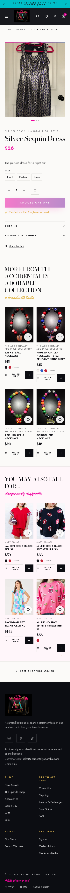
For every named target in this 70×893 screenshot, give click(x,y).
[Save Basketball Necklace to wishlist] (28, 337)
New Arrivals (12, 785)
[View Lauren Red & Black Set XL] (19, 521)
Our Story (10, 839)
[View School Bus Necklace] (51, 407)
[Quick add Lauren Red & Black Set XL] (29, 568)
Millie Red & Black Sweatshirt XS (50, 547)
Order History (47, 846)
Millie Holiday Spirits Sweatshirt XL (50, 626)
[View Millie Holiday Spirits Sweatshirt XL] (51, 597)
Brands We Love (14, 846)
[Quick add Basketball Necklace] (29, 375)
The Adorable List (49, 853)
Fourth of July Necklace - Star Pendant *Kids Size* (51, 356)
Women (21, 29)
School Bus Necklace (45, 436)
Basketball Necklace (13, 354)
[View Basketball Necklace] (19, 324)
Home (8, 29)
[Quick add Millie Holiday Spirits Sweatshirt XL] (61, 648)
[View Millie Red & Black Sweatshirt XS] (51, 521)
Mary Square (13, 542)
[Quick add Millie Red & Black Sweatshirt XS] (61, 568)
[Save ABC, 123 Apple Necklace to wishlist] (28, 419)
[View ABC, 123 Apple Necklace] (19, 407)
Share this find (16, 246)
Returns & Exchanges (21, 235)
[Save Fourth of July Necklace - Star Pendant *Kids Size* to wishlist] (60, 337)
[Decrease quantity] (9, 190)
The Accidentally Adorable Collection (33, 131)
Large (37, 177)
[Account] (55, 16)
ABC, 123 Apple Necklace (15, 436)
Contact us (11, 764)
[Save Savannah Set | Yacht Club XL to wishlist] (28, 610)
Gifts (7, 813)
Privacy (10, 886)
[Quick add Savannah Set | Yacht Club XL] (29, 640)
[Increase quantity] (24, 190)
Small (10, 177)
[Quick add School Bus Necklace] (61, 453)
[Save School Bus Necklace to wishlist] (60, 419)
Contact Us (45, 788)
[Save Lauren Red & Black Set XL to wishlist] (28, 533)
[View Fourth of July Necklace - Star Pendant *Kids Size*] (51, 324)
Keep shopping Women (37, 671)
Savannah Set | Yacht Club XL (16, 624)
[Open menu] (6, 16)
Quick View (16, 375)
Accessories (11, 799)
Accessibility (41, 886)
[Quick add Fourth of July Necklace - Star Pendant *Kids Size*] (61, 378)
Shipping (11, 226)
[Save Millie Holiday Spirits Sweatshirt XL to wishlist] (60, 610)
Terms (24, 886)
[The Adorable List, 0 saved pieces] (46, 16)
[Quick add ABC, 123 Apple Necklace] (29, 453)
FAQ (41, 816)
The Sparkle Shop (15, 792)
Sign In (43, 839)
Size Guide (45, 809)
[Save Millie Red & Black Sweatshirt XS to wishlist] (60, 533)
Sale (7, 820)
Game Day (11, 806)
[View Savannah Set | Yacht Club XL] (19, 597)
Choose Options (35, 202)
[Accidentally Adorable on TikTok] (32, 738)
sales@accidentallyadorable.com (41, 759)
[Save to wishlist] (35, 190)
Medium (23, 177)
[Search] (37, 16)
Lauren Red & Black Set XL (19, 547)
